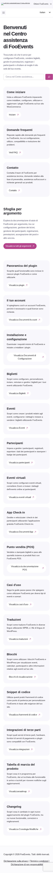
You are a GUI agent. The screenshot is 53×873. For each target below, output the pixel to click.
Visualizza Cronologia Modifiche (23, 829)
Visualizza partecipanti (19, 462)
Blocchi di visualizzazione (21, 677)
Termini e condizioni (39, 861)
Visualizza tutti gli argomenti (18, 246)
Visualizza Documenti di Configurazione (25, 357)
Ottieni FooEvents (41, 4)
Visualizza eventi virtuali (20, 497)
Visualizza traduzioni (18, 639)
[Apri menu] (3, 12)
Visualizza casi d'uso (18, 604)
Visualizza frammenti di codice (23, 715)
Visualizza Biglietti (17, 393)
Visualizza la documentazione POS (24, 568)
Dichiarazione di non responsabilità (27, 864)
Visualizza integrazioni (19, 749)
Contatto (13, 190)
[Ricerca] (49, 77)
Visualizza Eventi (17, 428)
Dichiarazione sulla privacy (16, 861)
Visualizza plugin (16, 285)
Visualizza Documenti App (21, 532)
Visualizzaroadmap (18, 791)
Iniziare (12, 115)
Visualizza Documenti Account (23, 320)
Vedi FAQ (13, 152)
